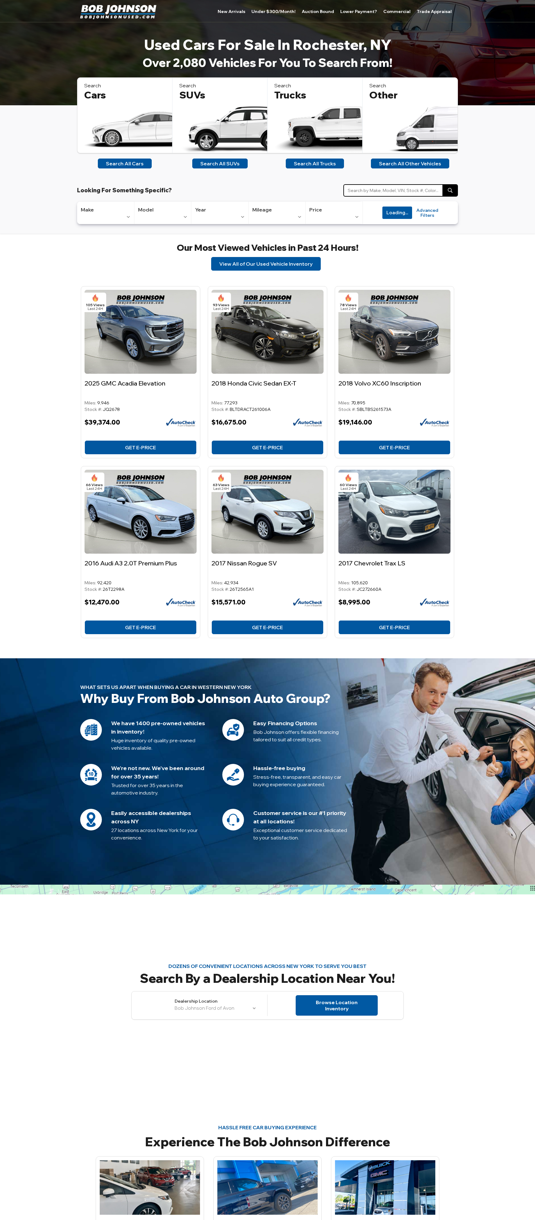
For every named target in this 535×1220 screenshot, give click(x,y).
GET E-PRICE (140, 447)
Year (200, 210)
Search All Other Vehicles (410, 163)
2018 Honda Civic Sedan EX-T (253, 383)
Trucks (290, 95)
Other (383, 95)
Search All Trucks (315, 163)
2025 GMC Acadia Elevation (125, 383)
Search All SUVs (220, 163)
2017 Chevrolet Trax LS (371, 563)
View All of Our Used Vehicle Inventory (266, 264)
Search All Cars (125, 163)
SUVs (192, 95)
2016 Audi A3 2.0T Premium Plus (131, 563)
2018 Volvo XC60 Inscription (379, 383)
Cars (95, 95)
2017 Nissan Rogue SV (244, 563)
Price (315, 210)
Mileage (262, 210)
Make (87, 210)
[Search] (450, 190)
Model (146, 210)
